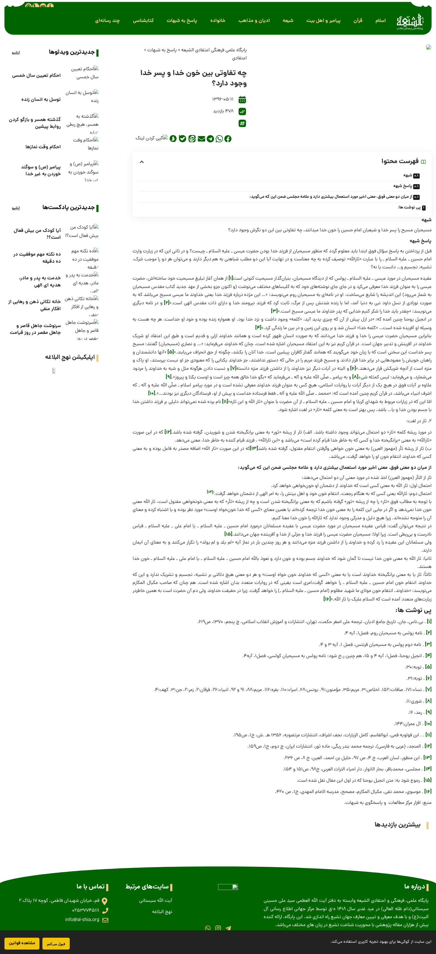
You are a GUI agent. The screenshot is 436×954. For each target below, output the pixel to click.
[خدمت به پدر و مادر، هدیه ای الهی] (81, 282)
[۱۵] (228, 534)
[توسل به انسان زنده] (81, 99)
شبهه (407, 175)
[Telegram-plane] (228, 928)
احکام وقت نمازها (43, 147)
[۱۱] (225, 402)
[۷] (233, 368)
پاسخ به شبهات (162, 50)
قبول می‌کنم (56, 944)
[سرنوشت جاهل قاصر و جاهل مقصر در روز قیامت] (81, 329)
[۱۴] (210, 492)
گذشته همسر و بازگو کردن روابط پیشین (35, 123)
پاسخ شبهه (402, 186)
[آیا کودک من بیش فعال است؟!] (81, 234)
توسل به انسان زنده (41, 99)
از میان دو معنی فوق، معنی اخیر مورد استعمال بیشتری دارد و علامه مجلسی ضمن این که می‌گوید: (330, 197)
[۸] (355, 377)
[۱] (231, 278)
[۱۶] (327, 599)
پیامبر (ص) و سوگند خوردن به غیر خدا (41, 171)
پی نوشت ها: (409, 207)
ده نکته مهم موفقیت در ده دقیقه (37, 258)
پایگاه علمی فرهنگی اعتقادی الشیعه (214, 50)
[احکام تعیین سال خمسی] (81, 76)
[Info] (50, 6)
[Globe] (28, 6)
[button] (381, 20)
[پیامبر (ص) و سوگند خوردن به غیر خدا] (81, 170)
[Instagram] (218, 928)
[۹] (168, 377)
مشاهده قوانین (22, 943)
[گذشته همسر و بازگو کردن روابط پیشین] (81, 123)
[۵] (171, 352)
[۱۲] (168, 432)
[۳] (274, 311)
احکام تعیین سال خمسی (36, 75)
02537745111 (85, 910)
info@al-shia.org (82, 920)
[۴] (258, 328)
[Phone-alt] (35, 6)
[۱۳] (254, 449)
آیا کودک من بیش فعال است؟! (37, 234)
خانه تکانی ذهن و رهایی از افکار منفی (34, 305)
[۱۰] (151, 393)
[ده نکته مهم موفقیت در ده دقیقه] (81, 258)
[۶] (353, 368)
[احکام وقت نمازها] (81, 147)
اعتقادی (239, 58)
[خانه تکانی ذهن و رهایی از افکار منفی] (81, 305)
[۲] (166, 303)
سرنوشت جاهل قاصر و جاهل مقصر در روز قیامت (35, 329)
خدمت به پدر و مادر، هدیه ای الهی (40, 282)
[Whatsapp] (207, 928)
